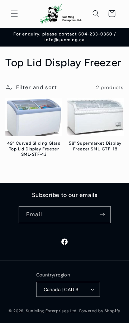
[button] (14, 13)
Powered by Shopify (100, 310)
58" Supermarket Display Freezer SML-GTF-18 (95, 146)
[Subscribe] (102, 214)
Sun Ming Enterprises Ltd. (52, 310)
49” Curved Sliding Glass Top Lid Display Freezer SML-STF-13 (33, 149)
